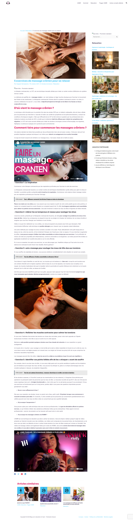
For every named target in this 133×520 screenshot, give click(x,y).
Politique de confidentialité (96, 517)
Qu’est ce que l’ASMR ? (23, 503)
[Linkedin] (25, 474)
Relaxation (56, 84)
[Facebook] (15, 474)
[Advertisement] (66, 17)
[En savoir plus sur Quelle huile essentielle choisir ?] (50, 494)
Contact (86, 517)
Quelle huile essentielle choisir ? (49, 504)
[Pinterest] (22, 474)
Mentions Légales (108, 517)
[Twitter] (18, 474)
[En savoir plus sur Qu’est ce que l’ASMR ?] (27, 494)
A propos (81, 517)
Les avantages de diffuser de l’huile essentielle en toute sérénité (73, 503)
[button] (126, 3)
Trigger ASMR (30, 505)
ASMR (18, 505)
